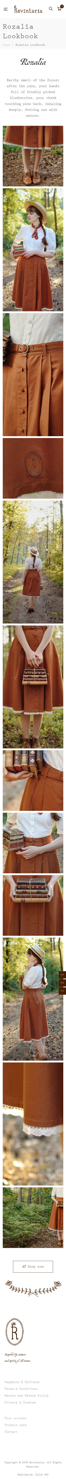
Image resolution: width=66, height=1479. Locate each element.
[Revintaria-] (28, 9)
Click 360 (41, 1474)
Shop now (35, 1267)
